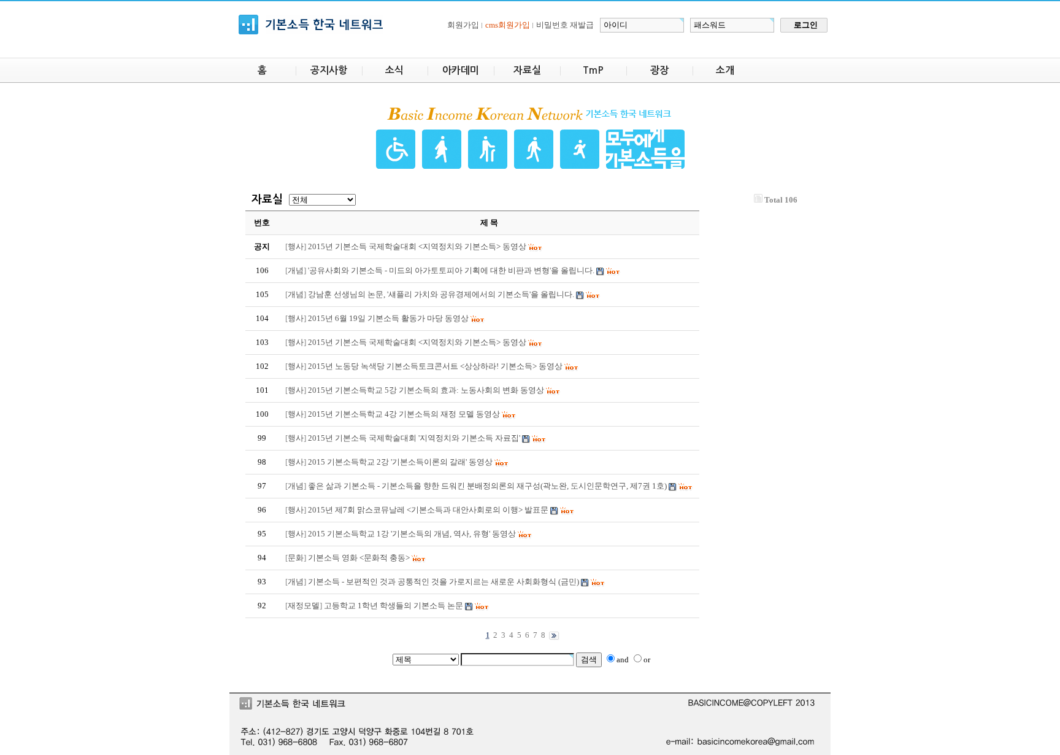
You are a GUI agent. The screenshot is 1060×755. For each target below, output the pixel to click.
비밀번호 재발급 (565, 24)
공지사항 (328, 70)
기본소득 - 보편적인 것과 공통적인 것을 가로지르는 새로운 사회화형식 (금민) (443, 581)
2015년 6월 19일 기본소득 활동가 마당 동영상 (388, 318)
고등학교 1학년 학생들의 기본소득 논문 (393, 605)
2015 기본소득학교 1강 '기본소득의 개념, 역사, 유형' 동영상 (412, 533)
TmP (593, 70)
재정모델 (304, 605)
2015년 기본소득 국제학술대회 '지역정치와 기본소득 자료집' (414, 438)
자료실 (527, 70)
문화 (296, 557)
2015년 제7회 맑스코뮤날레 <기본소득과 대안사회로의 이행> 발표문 (428, 509)
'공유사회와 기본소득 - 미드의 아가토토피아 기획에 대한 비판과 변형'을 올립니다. (451, 270)
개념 (296, 270)
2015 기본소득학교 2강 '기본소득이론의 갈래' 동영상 (400, 462)
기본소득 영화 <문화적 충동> (359, 557)
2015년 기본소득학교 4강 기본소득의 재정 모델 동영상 (404, 414)
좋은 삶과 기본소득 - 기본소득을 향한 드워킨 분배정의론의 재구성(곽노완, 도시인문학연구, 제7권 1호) (487, 485)
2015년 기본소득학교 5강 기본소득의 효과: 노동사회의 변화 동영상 (426, 390)
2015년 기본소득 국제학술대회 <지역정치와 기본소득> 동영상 (417, 342)
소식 (394, 70)
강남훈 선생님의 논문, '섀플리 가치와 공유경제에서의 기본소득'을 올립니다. (441, 294)
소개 (725, 70)
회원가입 (463, 24)
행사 (296, 246)
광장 (659, 70)
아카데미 (460, 70)
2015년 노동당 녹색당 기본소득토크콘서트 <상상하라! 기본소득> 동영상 (435, 366)
